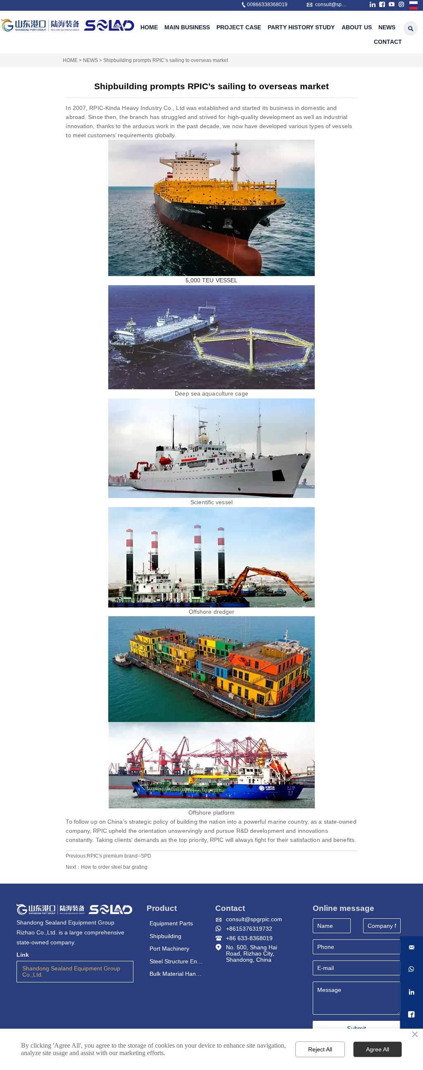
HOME (70, 60)
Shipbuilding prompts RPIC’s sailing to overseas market (165, 60)
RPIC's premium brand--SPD (119, 856)
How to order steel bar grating (114, 867)
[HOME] (68, 24)
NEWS (90, 60)
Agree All (377, 1049)
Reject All (320, 1049)
